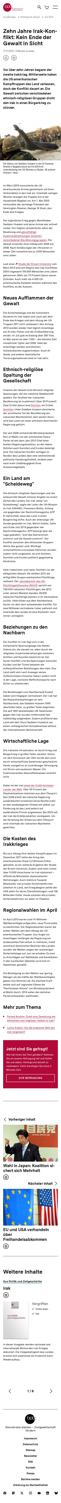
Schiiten (35, 405)
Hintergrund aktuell (30, 17)
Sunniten (8, 409)
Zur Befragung (30, 1078)
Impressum (30, 1438)
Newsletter (30, 1455)
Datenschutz (30, 1444)
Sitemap (30, 1450)
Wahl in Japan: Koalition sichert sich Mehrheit (29, 1168)
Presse (30, 1473)
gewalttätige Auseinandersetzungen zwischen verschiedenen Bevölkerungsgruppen (25, 236)
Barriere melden (30, 1479)
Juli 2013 (48, 17)
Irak (6, 1288)
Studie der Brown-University (34, 264)
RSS (30, 1461)
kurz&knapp (9, 17)
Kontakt (30, 1467)
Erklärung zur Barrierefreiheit (30, 1485)
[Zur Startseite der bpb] (13, 10)
